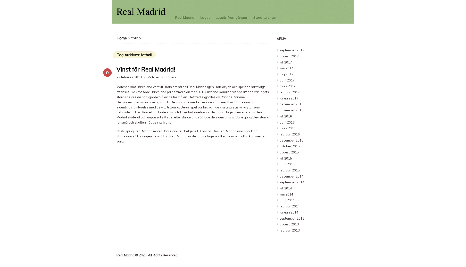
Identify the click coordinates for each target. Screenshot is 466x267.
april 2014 (287, 200)
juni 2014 (286, 194)
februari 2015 (290, 170)
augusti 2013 (289, 224)
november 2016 (291, 110)
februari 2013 (290, 230)
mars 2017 (288, 86)
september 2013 (292, 218)
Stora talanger (265, 17)
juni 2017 (286, 68)
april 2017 (287, 80)
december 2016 (291, 104)
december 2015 (291, 140)
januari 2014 (289, 212)
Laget (205, 17)
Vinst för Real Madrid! (145, 69)
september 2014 (292, 182)
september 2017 (292, 50)
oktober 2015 (290, 146)
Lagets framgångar (231, 17)
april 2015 (287, 164)
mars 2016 (288, 128)
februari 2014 (290, 206)
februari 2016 (290, 134)
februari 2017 (290, 92)
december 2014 (291, 176)
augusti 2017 (289, 56)
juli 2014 (286, 188)
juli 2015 (286, 158)
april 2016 (287, 122)
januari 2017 (289, 98)
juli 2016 (286, 116)
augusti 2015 (289, 152)
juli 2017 (286, 62)
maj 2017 (286, 74)
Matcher (154, 77)
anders (171, 77)
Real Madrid (141, 11)
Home (121, 38)
